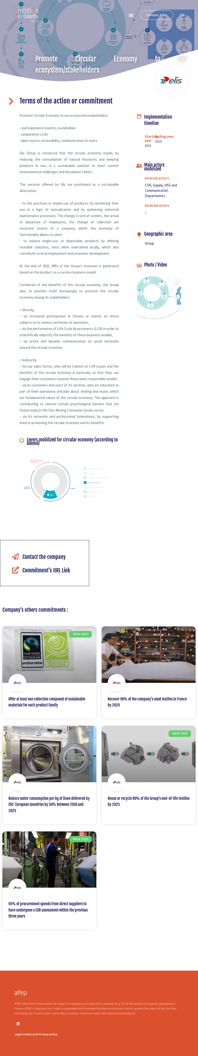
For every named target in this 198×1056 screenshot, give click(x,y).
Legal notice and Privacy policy (35, 1034)
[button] (131, 15)
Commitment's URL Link (46, 570)
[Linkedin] (17, 1023)
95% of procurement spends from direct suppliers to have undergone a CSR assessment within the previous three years (48, 910)
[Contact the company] (15, 556)
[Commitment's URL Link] (15, 570)
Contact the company (44, 557)
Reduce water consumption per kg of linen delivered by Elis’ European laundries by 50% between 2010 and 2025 (49, 804)
